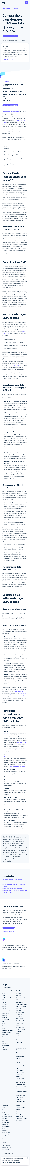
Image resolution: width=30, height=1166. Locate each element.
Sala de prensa (20, 1114)
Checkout (5, 1004)
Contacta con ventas (8, 931)
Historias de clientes (7, 1110)
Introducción (6, 81)
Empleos (18, 1112)
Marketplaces (20, 1018)
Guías (3, 1107)
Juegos (18, 1033)
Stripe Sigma (5, 1045)
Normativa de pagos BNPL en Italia (12, 91)
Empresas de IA (20, 1027)
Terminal (4, 1049)
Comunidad (5, 1114)
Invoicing (4, 1023)
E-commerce (19, 1002)
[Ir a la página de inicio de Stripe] (4, 985)
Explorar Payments (7, 952)
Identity (4, 1021)
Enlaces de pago (6, 1032)
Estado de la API (20, 1089)
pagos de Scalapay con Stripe (17, 766)
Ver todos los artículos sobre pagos (12, 879)
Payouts (4, 1037)
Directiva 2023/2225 (13, 365)
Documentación (20, 1084)
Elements (5, 1015)
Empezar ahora (8, 928)
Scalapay (7, 757)
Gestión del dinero (21, 1021)
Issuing (4, 1026)
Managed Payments (7, 1030)
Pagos (15, 8)
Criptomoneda (6, 1011)
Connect (4, 1008)
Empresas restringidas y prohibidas (6, 1126)
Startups (18, 995)
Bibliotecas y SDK (20, 1095)
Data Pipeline (5, 1013)
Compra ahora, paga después (10, 111)
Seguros (18, 1040)
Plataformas (19, 1023)
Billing (3, 1000)
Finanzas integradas (21, 1004)
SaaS (17, 1025)
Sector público (20, 1056)
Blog (3, 1112)
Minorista (18, 1058)
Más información (7, 59)
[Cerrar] (27, 1158)
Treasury (4, 1052)
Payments (5, 1034)
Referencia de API (21, 1087)
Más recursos (6, 8)
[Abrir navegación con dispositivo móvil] (26, 2)
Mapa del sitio (6, 1132)
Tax (3, 1047)
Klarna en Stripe (21, 742)
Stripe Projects (20, 1097)
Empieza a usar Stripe (10, 36)
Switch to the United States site (11, 1162)
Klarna (6, 733)
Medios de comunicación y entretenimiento (20, 1044)
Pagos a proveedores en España (13, 888)
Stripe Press (19, 1116)
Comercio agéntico (21, 998)
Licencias (4, 1130)
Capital (4, 1002)
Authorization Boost (7, 998)
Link (3, 1028)
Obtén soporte (6, 1145)
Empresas (19, 993)
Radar (4, 1039)
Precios (4, 993)
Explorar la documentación (10, 971)
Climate (4, 1006)
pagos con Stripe (18, 691)
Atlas (3, 995)
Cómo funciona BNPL (8, 88)
